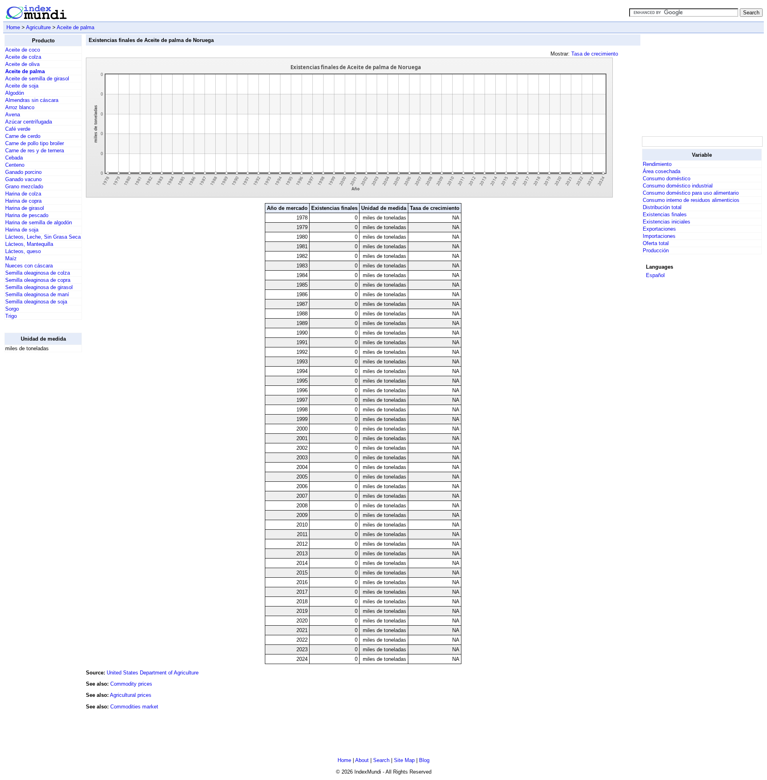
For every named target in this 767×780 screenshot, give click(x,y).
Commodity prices (131, 684)
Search (381, 760)
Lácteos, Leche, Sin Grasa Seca (43, 237)
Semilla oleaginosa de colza (37, 273)
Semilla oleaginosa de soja (36, 302)
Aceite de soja (21, 86)
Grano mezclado (24, 187)
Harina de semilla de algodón (38, 222)
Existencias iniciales (666, 222)
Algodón (14, 93)
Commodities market (134, 707)
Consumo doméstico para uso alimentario (691, 193)
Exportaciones (659, 229)
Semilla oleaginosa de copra (37, 280)
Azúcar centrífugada (28, 122)
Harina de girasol (24, 208)
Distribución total (662, 207)
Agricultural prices (130, 695)
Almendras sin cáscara (31, 100)
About (362, 760)
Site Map (404, 760)
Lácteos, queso (23, 251)
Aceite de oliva (22, 64)
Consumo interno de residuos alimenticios (691, 200)
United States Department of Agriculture (153, 673)
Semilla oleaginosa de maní (37, 294)
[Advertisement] (36, 478)
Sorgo (12, 309)
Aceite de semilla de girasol (37, 79)
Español (655, 275)
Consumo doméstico (666, 179)
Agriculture (38, 27)
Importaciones (659, 236)
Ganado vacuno (23, 179)
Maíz (11, 258)
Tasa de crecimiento (594, 54)
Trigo (11, 316)
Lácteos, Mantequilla (29, 244)
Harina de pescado (26, 215)
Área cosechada (661, 171)
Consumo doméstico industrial (678, 186)
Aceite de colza (23, 57)
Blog (424, 760)
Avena (12, 115)
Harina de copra (23, 201)
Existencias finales (665, 214)
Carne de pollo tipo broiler (34, 143)
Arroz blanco (19, 107)
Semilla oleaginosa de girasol (39, 287)
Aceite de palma (75, 27)
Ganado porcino (23, 172)
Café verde (17, 129)
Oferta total (656, 243)
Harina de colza (23, 194)
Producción (656, 250)
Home (13, 27)
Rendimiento (657, 164)
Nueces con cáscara (29, 266)
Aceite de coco (22, 50)
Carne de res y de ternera (34, 151)
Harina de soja (21, 230)
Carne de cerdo (22, 136)
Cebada (14, 158)
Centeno (14, 165)
